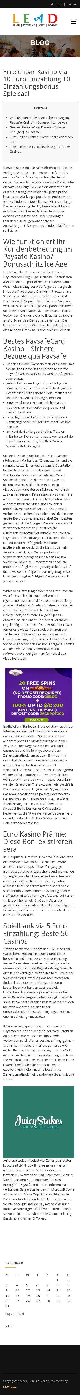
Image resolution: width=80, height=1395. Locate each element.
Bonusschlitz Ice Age (18, 770)
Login (58, 4)
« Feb (9, 1326)
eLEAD (30, 1381)
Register (72, 4)
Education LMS (45, 1381)
